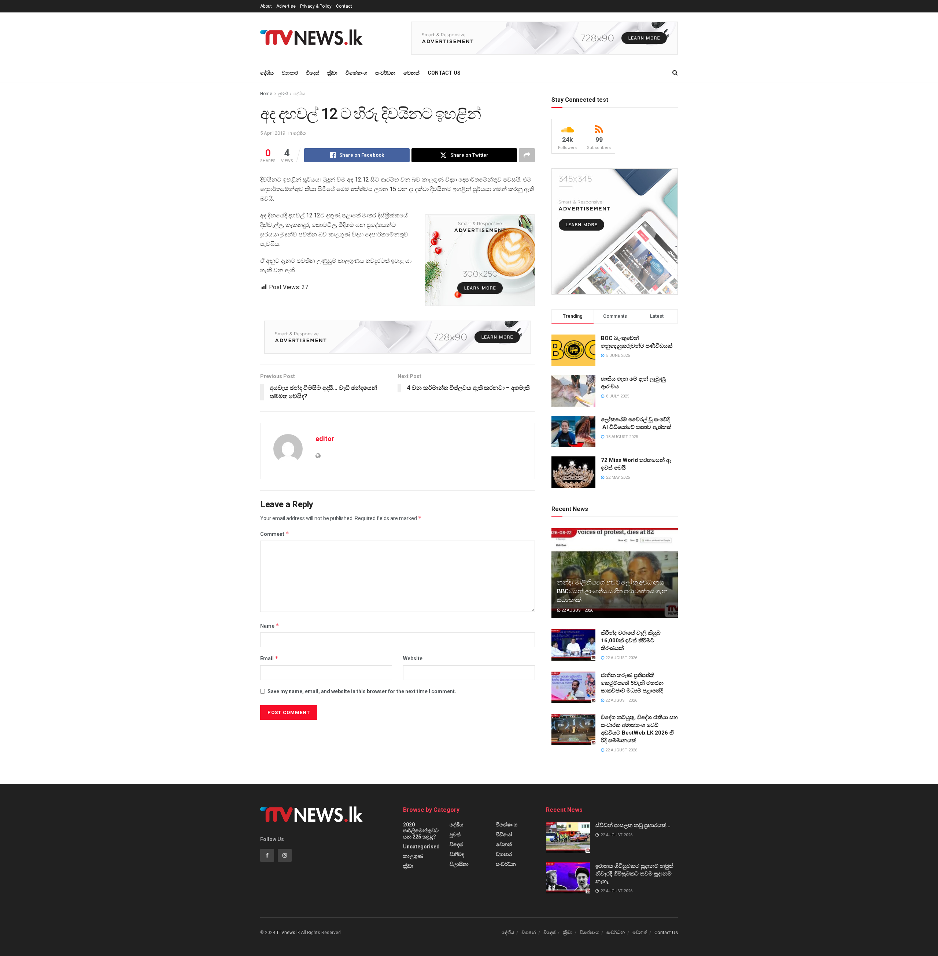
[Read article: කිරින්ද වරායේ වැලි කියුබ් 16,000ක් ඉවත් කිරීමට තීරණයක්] (573, 645)
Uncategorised (421, 846)
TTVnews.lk (288, 932)
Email (269, 658)
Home (266, 93)
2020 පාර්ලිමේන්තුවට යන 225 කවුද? (421, 831)
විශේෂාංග (356, 73)
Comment (274, 533)
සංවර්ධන (385, 73)
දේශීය (267, 73)
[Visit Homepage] (313, 38)
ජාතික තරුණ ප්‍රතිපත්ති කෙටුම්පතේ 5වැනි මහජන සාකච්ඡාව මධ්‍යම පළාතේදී (632, 683)
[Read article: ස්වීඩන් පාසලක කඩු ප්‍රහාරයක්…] (568, 837)
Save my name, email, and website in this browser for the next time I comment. (361, 691)
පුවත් (283, 93)
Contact (344, 6)
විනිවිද (457, 854)
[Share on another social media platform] (527, 155)
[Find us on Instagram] (285, 855)
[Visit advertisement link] (544, 38)
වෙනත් (411, 73)
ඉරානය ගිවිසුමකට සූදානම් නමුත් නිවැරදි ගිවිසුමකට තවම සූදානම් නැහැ (634, 874)
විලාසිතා (459, 864)
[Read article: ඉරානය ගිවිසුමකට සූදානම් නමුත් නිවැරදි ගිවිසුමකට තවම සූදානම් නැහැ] (568, 878)
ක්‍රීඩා (332, 73)
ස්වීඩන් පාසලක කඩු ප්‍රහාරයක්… (633, 825)
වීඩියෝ (504, 834)
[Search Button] (675, 73)
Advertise (286, 6)
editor (324, 438)
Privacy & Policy (316, 6)
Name (269, 625)
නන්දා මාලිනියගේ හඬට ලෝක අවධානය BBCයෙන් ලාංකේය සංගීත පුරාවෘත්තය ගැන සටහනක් (612, 591)
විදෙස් (312, 73)
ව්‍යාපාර (290, 73)
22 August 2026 (576, 610)
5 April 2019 (272, 133)
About (266, 6)
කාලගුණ (413, 856)
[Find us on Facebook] (267, 855)
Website (412, 658)
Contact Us (444, 73)
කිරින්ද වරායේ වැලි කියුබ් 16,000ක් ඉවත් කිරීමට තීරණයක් (631, 640)
